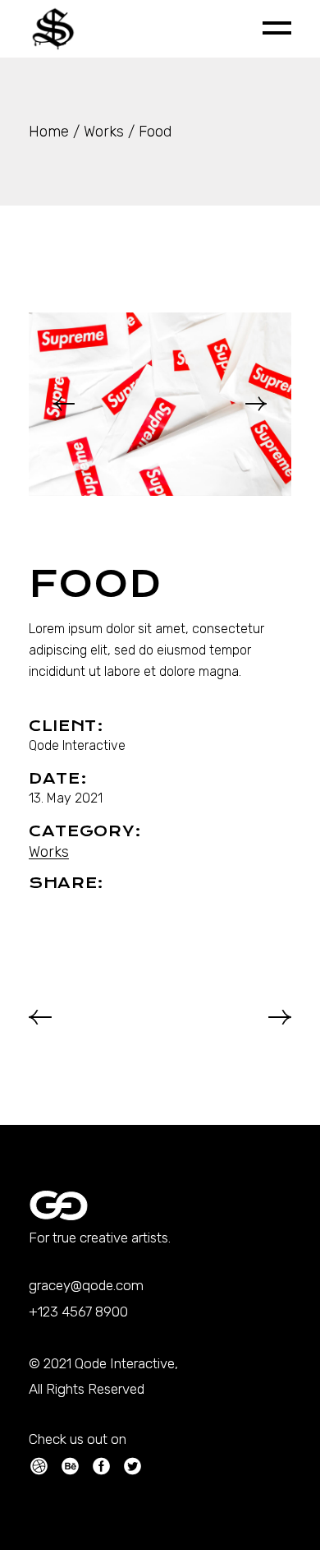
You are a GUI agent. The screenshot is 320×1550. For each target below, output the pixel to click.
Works (49, 852)
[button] (64, 403)
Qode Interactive (77, 745)
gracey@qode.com (86, 1285)
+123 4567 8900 (78, 1311)
